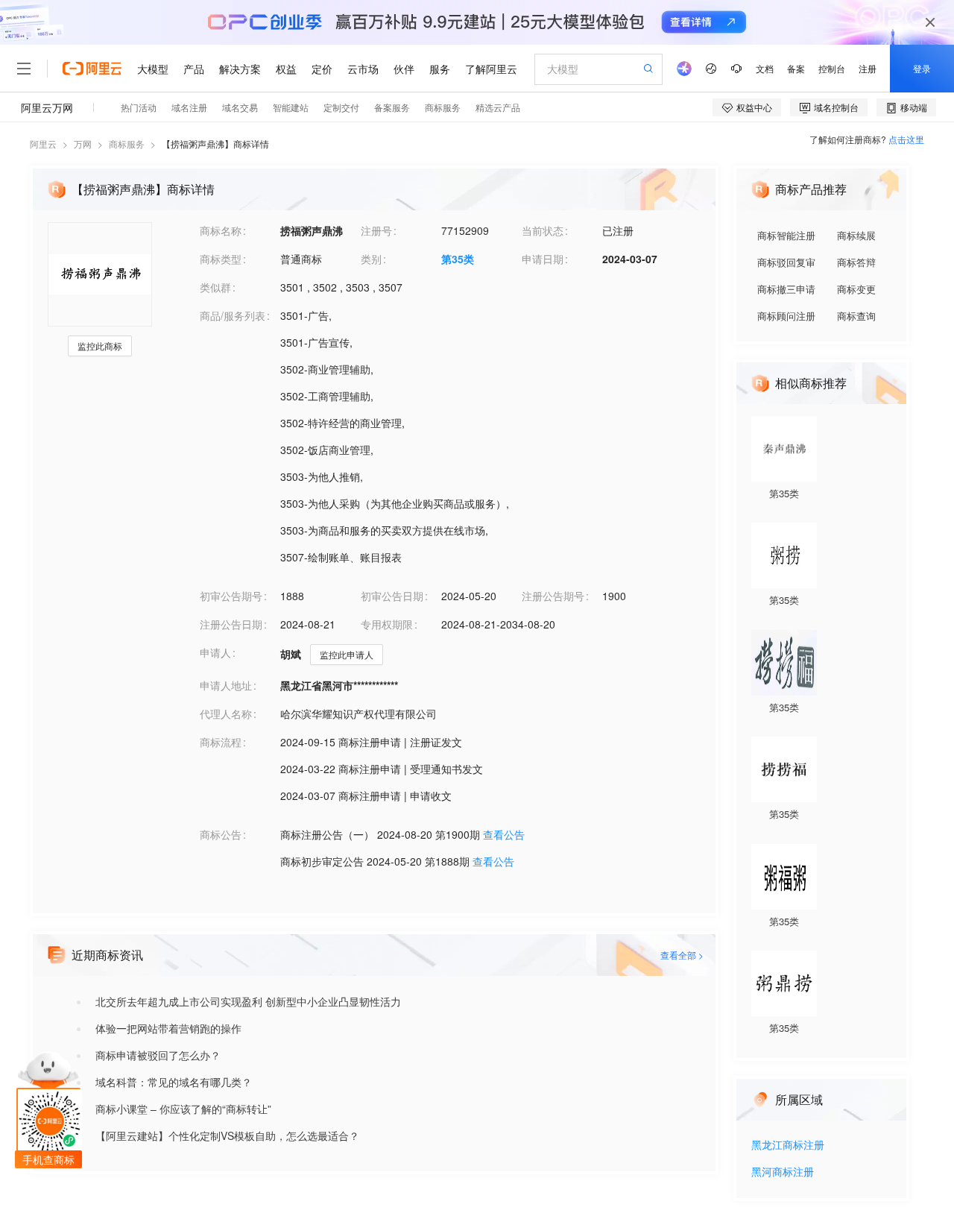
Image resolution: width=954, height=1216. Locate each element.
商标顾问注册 (786, 316)
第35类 (457, 258)
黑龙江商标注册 (787, 1145)
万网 (83, 143)
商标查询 (856, 316)
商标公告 (220, 834)
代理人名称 (226, 713)
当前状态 (542, 230)
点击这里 (906, 139)
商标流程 (220, 741)
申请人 (215, 652)
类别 (371, 258)
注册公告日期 (231, 624)
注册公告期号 (553, 595)
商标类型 (220, 258)
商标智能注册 (786, 235)
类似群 (215, 287)
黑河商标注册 (782, 1172)
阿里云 (43, 143)
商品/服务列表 (232, 315)
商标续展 (856, 235)
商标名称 (220, 230)
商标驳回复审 (786, 262)
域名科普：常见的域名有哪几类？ (173, 1081)
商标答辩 (856, 262)
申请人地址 (226, 685)
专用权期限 (387, 624)
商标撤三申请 (786, 289)
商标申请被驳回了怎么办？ (158, 1055)
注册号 (376, 230)
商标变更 (856, 289)
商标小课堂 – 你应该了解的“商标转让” (183, 1108)
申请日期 (542, 258)
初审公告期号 (231, 595)
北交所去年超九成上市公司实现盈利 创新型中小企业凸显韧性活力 (248, 1001)
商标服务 (127, 143)
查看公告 (504, 834)
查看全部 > (682, 954)
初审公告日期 (392, 595)
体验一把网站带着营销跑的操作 (168, 1028)
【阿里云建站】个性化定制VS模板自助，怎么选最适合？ (227, 1135)
